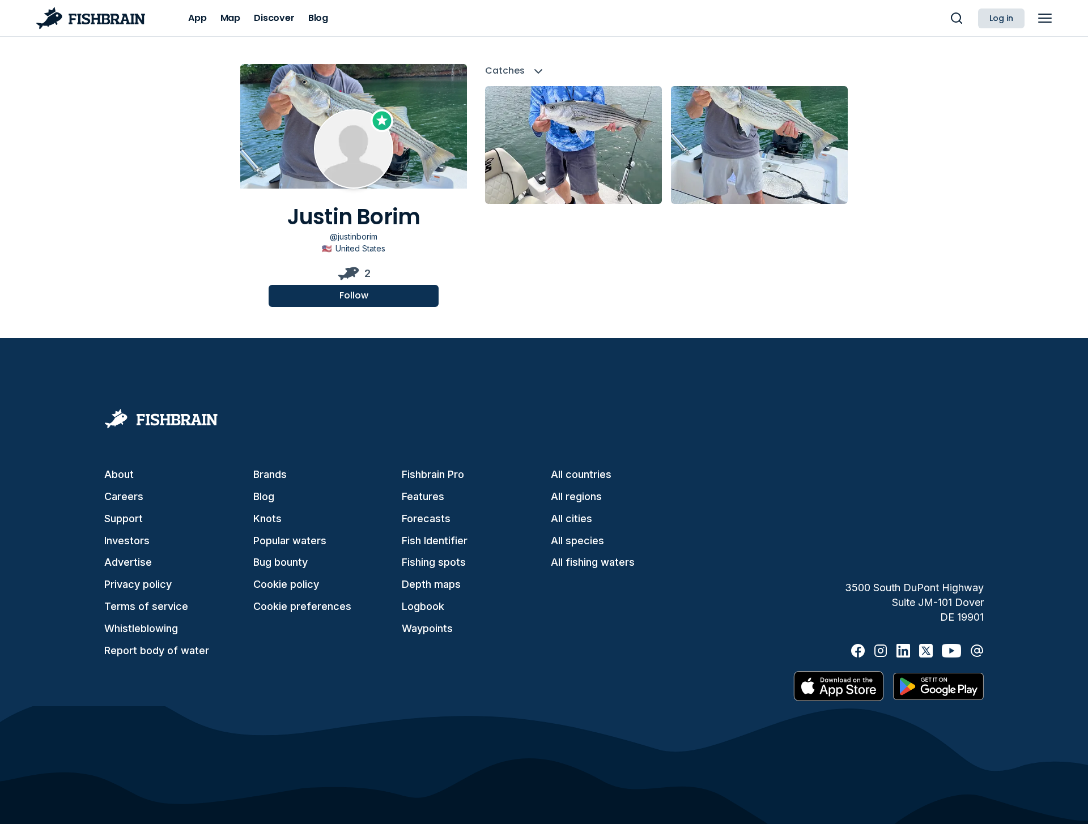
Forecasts (426, 518)
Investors (127, 541)
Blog (263, 496)
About (119, 474)
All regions (576, 496)
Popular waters (289, 541)
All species (577, 541)
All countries (581, 474)
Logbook (423, 606)
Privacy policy (138, 584)
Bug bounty (280, 562)
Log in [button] (1001, 18)
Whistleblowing (141, 628)
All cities (571, 518)
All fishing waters (593, 562)
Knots (267, 518)
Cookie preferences (302, 606)
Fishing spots (434, 562)
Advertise (128, 562)
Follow (353, 295)
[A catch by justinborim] (573, 145)
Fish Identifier (435, 541)
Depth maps (431, 584)
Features (423, 496)
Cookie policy (286, 584)
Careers (123, 496)
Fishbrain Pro (433, 474)
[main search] (956, 18)
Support (123, 518)
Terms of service (146, 606)
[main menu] (1045, 18)
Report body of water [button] (156, 650)
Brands (270, 474)
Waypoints (427, 628)
